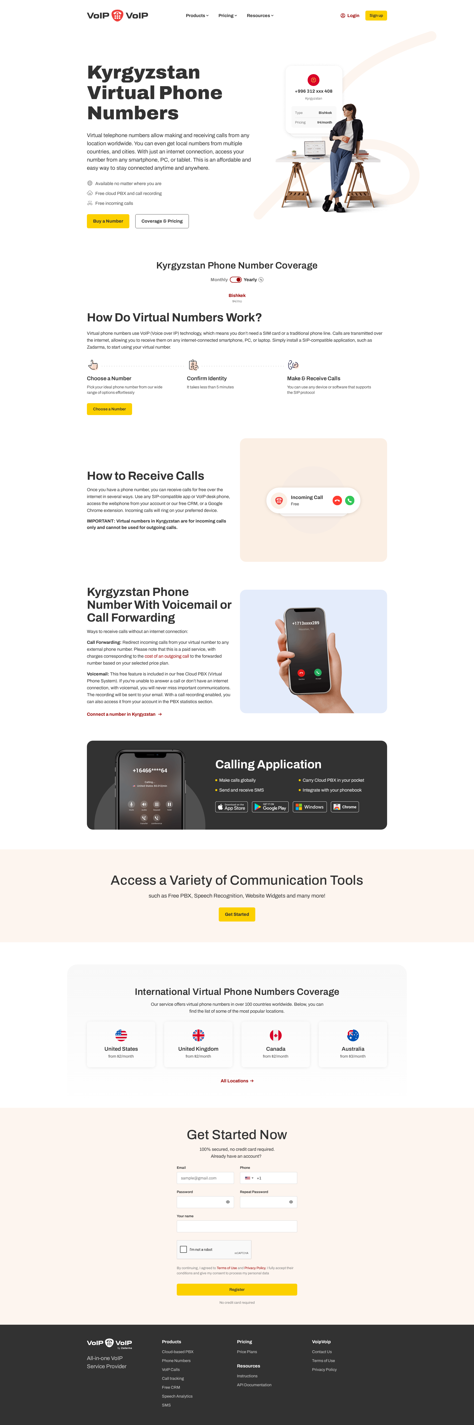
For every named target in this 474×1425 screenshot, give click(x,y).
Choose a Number (109, 409)
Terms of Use (227, 1268)
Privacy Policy (254, 1268)
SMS (166, 1405)
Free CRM (171, 1387)
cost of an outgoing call (167, 656)
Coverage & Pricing (162, 221)
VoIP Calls (171, 1369)
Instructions (247, 1376)
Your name (185, 1216)
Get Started (237, 914)
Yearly (253, 279)
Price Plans (247, 1352)
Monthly (219, 279)
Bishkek (237, 295)
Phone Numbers (176, 1361)
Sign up (376, 15)
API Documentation (254, 1385)
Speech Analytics (177, 1396)
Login (353, 15)
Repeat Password (254, 1192)
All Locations (234, 1080)
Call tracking (173, 1378)
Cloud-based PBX (178, 1352)
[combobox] (249, 1178)
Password (185, 1192)
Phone (245, 1168)
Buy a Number (108, 221)
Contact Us (322, 1352)
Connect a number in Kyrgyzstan (122, 714)
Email (181, 1168)
